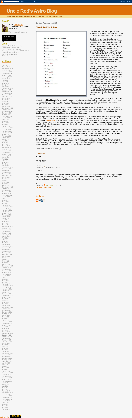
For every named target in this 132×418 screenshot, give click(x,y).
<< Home (40, 196)
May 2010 (5, 141)
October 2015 (6, 248)
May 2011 (5, 161)
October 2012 (6, 188)
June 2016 (5, 261)
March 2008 (6, 98)
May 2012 (5, 180)
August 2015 (6, 244)
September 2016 (7, 266)
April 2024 (5, 364)
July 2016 (5, 262)
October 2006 (6, 70)
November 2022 (7, 337)
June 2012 (5, 182)
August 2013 (6, 205)
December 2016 (7, 271)
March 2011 (6, 157)
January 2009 (6, 114)
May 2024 (5, 366)
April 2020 (5, 299)
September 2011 (7, 167)
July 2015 (5, 243)
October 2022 (6, 335)
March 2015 (6, 236)
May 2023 (5, 346)
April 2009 (5, 119)
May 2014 (5, 220)
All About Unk (6, 56)
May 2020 (5, 300)
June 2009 (5, 123)
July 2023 (5, 350)
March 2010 (6, 137)
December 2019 (7, 295)
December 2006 (7, 73)
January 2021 (6, 313)
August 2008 (6, 106)
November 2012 (7, 190)
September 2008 (7, 108)
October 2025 (6, 394)
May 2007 (5, 82)
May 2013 (5, 200)
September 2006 (7, 68)
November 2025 (7, 396)
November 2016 (7, 269)
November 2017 (7, 289)
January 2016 (6, 253)
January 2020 (6, 297)
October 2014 (6, 228)
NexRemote (50, 120)
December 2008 (7, 113)
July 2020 (5, 304)
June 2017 (5, 281)
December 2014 (7, 231)
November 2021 (7, 322)
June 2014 (5, 221)
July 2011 (5, 164)
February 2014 (7, 215)
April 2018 (5, 292)
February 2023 (7, 341)
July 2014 (5, 223)
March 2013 (6, 197)
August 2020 (6, 305)
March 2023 (6, 343)
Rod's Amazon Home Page (10, 47)
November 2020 (7, 310)
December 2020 (7, 312)
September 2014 (7, 226)
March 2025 (6, 383)
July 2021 (5, 318)
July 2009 (5, 124)
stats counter (4, 417)
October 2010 (6, 149)
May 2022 (5, 327)
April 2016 (5, 258)
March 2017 (6, 276)
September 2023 (7, 353)
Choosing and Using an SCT (11, 52)
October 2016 (6, 267)
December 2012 (7, 192)
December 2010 (7, 152)
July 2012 (5, 184)
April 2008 (5, 100)
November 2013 (7, 210)
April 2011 (5, 159)
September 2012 (7, 187)
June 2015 (5, 241)
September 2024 (7, 373)
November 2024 (7, 376)
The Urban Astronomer (9, 54)
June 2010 (5, 142)
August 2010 (6, 146)
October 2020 (6, 309)
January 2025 (6, 379)
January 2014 (6, 213)
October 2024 (6, 374)
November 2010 (7, 151)
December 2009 (7, 133)
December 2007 (7, 93)
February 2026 (7, 399)
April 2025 (5, 384)
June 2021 (5, 317)
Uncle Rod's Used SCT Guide (11, 49)
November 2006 (7, 72)
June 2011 (5, 162)
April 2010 (5, 139)
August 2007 (6, 86)
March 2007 (6, 78)
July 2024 (5, 369)
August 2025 (6, 391)
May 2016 (5, 259)
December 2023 (7, 358)
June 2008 (5, 103)
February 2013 (7, 195)
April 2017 (5, 277)
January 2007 (6, 75)
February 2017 (7, 274)
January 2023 (6, 340)
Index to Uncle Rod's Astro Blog (12, 46)
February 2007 (7, 77)
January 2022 (6, 325)
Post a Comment (44, 187)
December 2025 (7, 397)
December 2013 (7, 211)
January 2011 (6, 154)
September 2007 (7, 88)
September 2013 (7, 207)
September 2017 (7, 286)
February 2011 (7, 156)
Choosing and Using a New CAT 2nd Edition (16, 51)
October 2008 (6, 110)
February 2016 (7, 254)
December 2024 (7, 378)
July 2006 (6, 65)
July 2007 (5, 85)
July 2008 (5, 105)
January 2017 (6, 272)
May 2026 (5, 404)
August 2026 (6, 409)
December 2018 (7, 294)
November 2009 (7, 131)
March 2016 (6, 256)
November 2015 (7, 249)
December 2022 (7, 338)
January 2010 (6, 134)
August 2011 (6, 165)
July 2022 (5, 330)
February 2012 (7, 175)
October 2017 (6, 287)
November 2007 (7, 91)
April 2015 (5, 238)
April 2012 (5, 179)
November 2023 (7, 356)
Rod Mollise (49, 185)
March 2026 (6, 401)
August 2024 (6, 371)
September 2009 (7, 128)
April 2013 (5, 198)
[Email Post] (59, 148)
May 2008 (5, 101)
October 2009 (6, 129)
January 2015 (6, 233)
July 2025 (5, 389)
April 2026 (5, 402)
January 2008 (6, 95)
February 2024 (7, 361)
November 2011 (7, 170)
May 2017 (5, 279)
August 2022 (6, 332)
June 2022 (5, 328)
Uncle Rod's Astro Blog (32, 11)
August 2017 (6, 284)
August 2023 (6, 351)
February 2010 (7, 136)
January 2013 (6, 193)
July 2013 (5, 203)
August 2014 (6, 225)
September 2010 (7, 147)
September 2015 (7, 246)
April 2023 (5, 345)
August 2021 (6, 320)
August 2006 (6, 67)
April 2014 (5, 218)
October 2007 (6, 90)
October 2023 (6, 355)
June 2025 (5, 387)
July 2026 (5, 407)
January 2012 (6, 174)
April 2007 (5, 80)
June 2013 (5, 202)
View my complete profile (17, 32)
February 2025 (7, 381)
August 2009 (6, 126)
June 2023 (5, 348)
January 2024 (6, 360)
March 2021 (6, 315)
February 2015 (7, 235)
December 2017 (7, 290)
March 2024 (6, 363)
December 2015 (7, 251)
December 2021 (7, 323)
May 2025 (5, 386)
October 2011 (6, 169)
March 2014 (6, 216)
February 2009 (7, 116)
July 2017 (5, 282)
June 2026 (5, 406)
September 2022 (7, 333)
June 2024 (5, 368)
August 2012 (6, 185)
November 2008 (7, 111)
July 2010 (5, 144)
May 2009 (5, 121)
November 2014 (7, 230)
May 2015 (5, 239)
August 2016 (6, 264)
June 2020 (5, 302)
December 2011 (7, 172)
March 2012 (6, 177)
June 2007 (5, 83)
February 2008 (7, 96)
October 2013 (6, 208)
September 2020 (7, 307)
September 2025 (7, 392)
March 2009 (6, 118)
